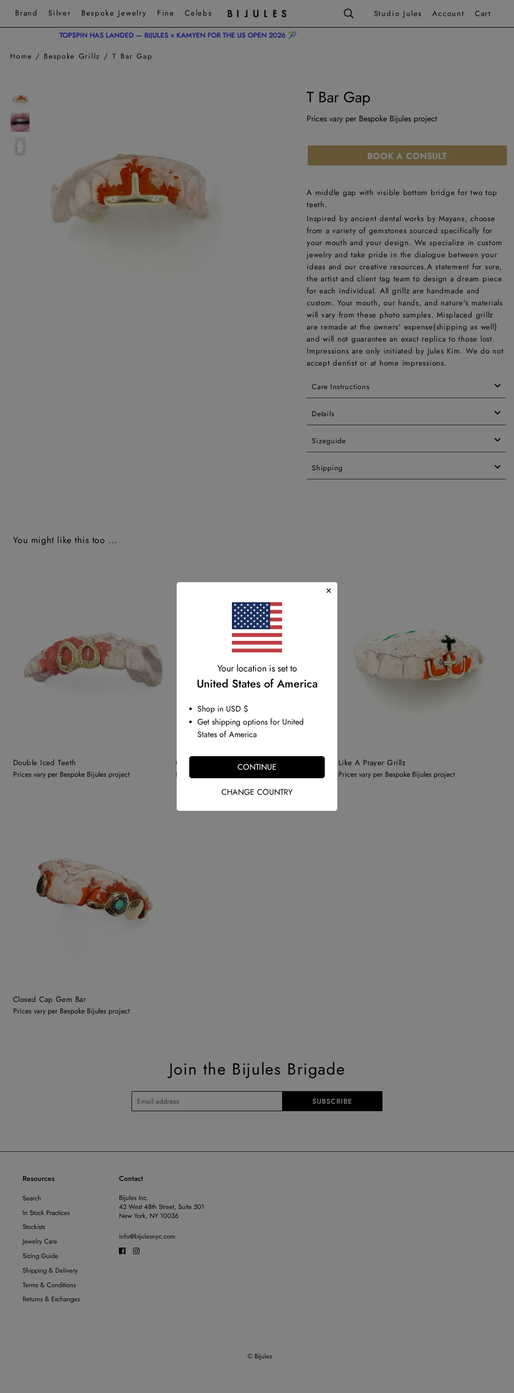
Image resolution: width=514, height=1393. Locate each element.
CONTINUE (257, 767)
